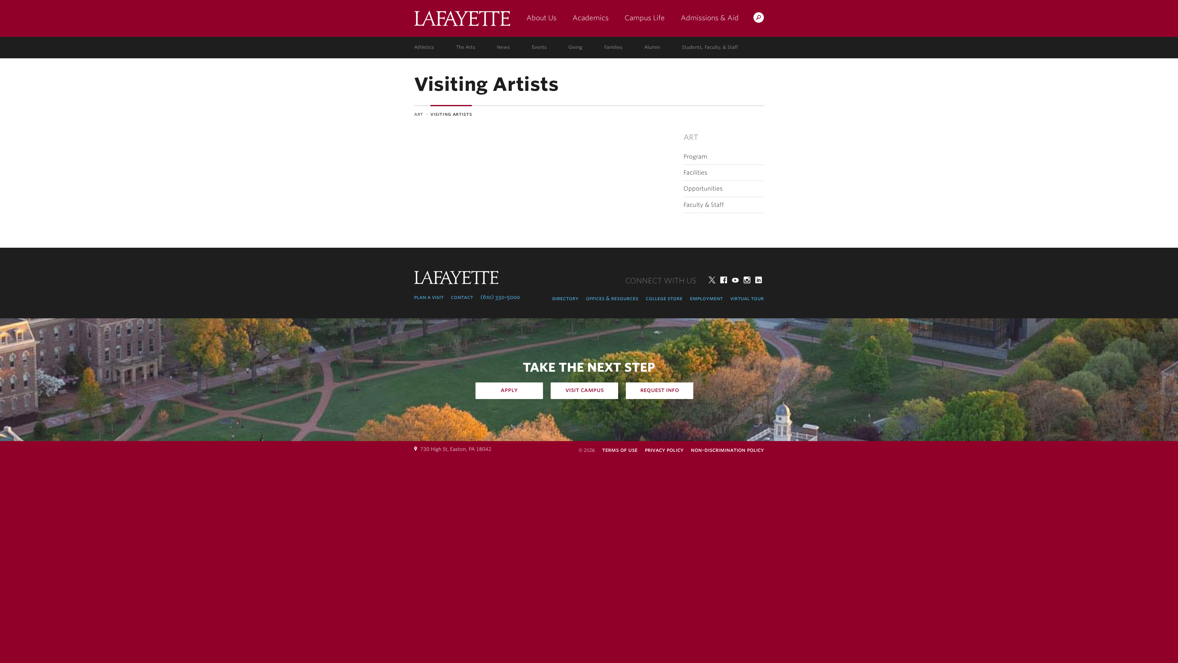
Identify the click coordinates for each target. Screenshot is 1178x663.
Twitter (712, 280)
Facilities (695, 172)
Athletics (424, 47)
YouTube (735, 280)
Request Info (659, 390)
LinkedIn (758, 280)
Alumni (652, 47)
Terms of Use (619, 450)
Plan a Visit (429, 297)
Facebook (723, 280)
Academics (590, 18)
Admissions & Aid (710, 18)
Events (539, 47)
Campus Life (645, 18)
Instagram (747, 280)
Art (418, 114)
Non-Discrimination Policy (727, 450)
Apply (509, 390)
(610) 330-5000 (500, 297)
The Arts (465, 47)
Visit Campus (584, 390)
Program (695, 156)
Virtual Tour (747, 298)
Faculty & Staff (703, 204)
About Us (541, 18)
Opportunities (703, 188)
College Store (664, 298)
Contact (462, 297)
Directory (565, 298)
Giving (575, 47)
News (503, 47)
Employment (706, 298)
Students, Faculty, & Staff (710, 47)
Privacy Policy (664, 450)
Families (613, 47)
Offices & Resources (612, 298)
